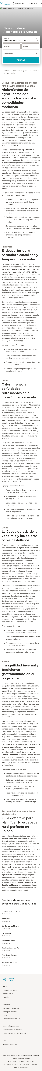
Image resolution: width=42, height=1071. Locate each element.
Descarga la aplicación (10, 1044)
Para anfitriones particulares (12, 1030)
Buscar (21, 60)
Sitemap (34, 1064)
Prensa (5, 1015)
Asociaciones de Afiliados (11, 1018)
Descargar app (20, 3)
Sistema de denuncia (21, 1067)
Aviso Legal (12, 1061)
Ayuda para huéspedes (11, 1008)
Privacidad (7, 1064)
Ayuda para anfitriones (10, 1012)
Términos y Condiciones (26, 1061)
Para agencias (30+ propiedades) (14, 1033)
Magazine (6, 997)
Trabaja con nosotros (10, 990)
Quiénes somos (8, 994)
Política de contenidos (21, 1064)
